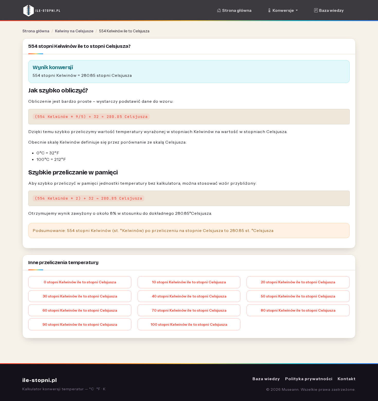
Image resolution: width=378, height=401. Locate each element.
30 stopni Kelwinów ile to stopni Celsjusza (80, 296)
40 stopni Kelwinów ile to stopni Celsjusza (189, 296)
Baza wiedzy (331, 10)
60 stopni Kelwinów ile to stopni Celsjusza (79, 310)
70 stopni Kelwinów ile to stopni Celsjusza (189, 310)
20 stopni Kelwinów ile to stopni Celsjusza (298, 282)
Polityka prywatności (308, 378)
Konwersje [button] (284, 10)
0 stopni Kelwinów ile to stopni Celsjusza (80, 282)
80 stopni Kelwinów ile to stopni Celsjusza (298, 310)
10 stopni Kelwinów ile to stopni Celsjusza (189, 282)
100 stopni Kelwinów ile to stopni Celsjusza (189, 324)
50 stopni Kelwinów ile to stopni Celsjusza (298, 296)
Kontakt (347, 378)
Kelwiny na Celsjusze (74, 31)
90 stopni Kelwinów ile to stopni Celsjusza (79, 324)
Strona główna (236, 10)
